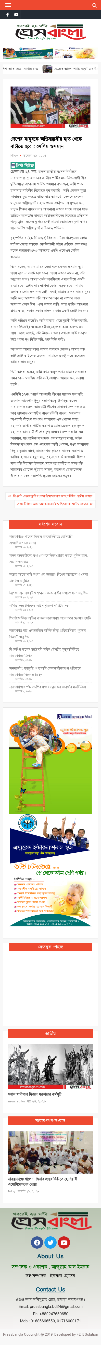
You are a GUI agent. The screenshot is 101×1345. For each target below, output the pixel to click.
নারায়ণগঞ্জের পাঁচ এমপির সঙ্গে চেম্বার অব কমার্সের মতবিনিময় (47, 687)
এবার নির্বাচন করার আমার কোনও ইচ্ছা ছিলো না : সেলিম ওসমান (52, 504)
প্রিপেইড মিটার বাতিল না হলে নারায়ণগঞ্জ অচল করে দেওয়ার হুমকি (50, 618)
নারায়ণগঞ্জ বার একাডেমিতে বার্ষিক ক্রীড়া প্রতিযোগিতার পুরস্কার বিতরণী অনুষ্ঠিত (47, 634)
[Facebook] (37, 1242)
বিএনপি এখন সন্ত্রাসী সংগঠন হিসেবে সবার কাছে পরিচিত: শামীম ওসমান (52, 496)
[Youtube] (64, 1242)
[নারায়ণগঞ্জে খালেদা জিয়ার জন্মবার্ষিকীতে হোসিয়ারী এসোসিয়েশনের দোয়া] (50, 1152)
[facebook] (7, 14)
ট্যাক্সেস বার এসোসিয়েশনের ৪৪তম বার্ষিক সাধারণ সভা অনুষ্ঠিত (48, 593)
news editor (16, 1101)
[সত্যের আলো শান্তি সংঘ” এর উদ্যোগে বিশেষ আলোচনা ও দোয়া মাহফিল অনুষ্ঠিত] (34, 69)
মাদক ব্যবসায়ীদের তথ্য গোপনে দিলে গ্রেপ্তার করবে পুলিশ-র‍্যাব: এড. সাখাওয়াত (48, 559)
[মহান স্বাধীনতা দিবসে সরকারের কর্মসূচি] (50, 1066)
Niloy (14, 156)
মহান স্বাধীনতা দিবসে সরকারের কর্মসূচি (34, 1094)
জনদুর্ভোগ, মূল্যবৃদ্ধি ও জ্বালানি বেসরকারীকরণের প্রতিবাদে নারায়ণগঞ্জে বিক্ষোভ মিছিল (45, 671)
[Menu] (8, 5)
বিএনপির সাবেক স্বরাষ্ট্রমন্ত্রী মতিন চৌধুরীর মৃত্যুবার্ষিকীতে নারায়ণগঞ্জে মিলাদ (44, 652)
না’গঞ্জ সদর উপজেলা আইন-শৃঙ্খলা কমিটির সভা (39, 606)
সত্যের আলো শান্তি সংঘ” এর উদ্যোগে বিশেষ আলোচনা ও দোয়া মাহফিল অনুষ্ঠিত (48, 577)
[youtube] (16, 14)
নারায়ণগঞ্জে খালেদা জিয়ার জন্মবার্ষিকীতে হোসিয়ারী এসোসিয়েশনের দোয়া (41, 540)
